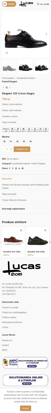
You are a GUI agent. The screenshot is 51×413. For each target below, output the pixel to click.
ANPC (4, 350)
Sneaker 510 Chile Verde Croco (36, 253)
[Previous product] (3, 87)
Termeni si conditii (10, 307)
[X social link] (12, 168)
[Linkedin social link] (19, 168)
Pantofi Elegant (9, 81)
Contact (5, 345)
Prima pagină (8, 78)
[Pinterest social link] (16, 168)
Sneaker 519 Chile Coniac (11, 253)
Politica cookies (9, 317)
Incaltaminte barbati (25, 78)
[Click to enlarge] (7, 53)
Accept (26, 408)
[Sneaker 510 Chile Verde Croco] (37, 238)
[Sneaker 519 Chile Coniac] (13, 238)
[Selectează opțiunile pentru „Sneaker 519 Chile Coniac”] (21, 230)
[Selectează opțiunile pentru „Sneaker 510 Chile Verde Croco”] (45, 230)
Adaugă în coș (22, 149)
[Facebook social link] (9, 168)
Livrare (5, 327)
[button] (4, 34)
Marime (5, 136)
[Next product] (9, 87)
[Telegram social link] (22, 168)
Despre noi (7, 340)
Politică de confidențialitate (14, 312)
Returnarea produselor (12, 322)
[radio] (4, 141)
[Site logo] (26, 3)
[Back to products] (6, 87)
